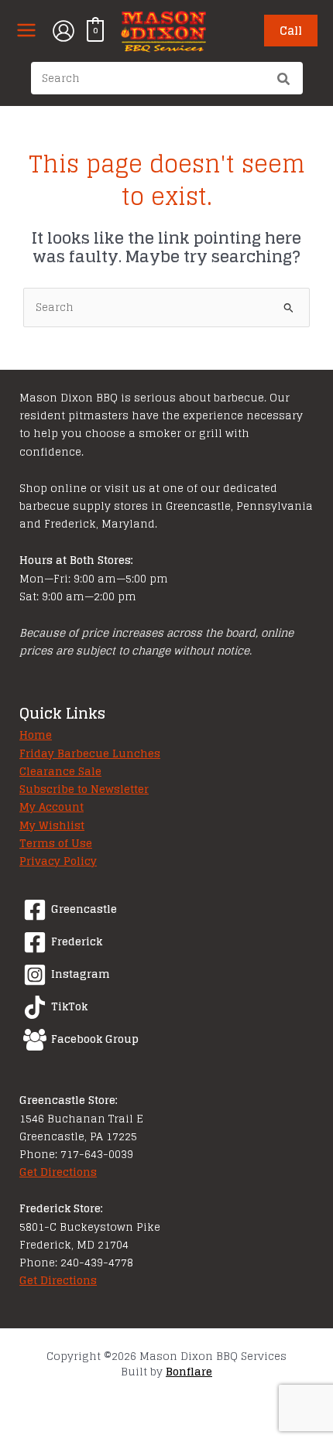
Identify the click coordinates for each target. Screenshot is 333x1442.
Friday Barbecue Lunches (89, 753)
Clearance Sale (60, 771)
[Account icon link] (63, 31)
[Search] (284, 80)
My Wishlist (51, 825)
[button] (291, 30)
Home (35, 735)
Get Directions (58, 1172)
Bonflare (189, 1371)
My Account (51, 807)
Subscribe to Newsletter (84, 789)
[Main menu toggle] (26, 30)
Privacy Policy (58, 861)
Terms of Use (55, 843)
